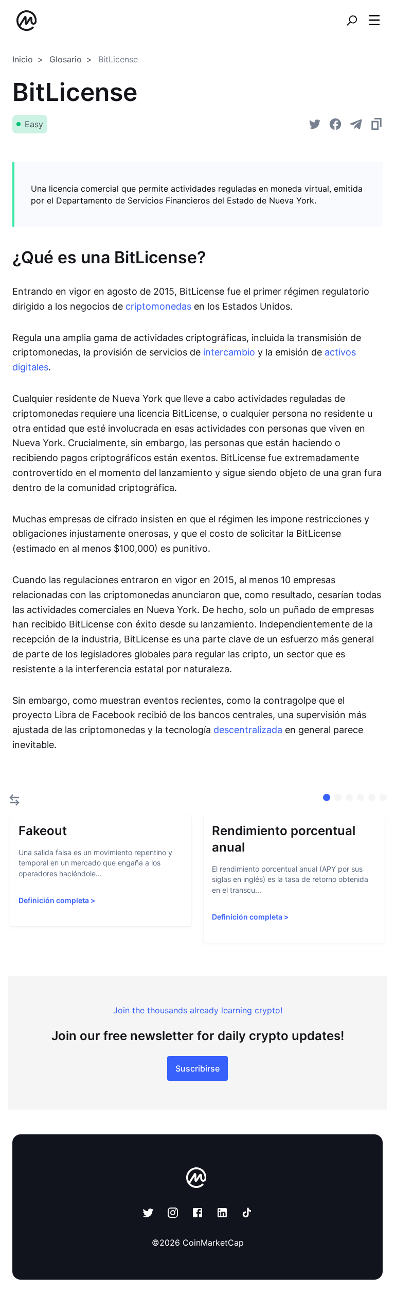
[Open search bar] (352, 20)
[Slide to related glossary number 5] (383, 797)
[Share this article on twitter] (315, 124)
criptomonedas (158, 306)
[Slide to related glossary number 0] (326, 797)
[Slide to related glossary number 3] (360, 797)
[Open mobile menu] (374, 20)
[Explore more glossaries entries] (14, 800)
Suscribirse (197, 1068)
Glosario (65, 59)
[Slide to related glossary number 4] (371, 797)
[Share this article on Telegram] (356, 124)
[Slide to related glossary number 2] (349, 797)
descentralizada (247, 729)
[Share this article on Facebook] (335, 124)
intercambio (229, 352)
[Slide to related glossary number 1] (338, 797)
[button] (374, 20)
